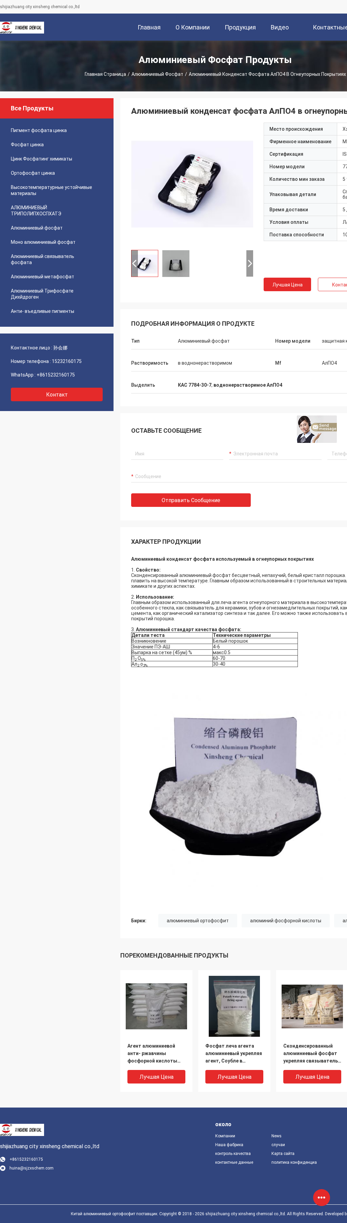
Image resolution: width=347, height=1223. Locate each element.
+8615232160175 (56, 375)
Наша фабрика (229, 1144)
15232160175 (67, 361)
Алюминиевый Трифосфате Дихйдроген (42, 294)
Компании (225, 1136)
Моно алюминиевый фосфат (43, 242)
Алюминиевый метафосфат (42, 276)
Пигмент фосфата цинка (39, 130)
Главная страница (105, 74)
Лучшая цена (287, 284)
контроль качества (233, 1153)
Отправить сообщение (191, 500)
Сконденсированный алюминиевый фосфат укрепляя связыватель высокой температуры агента (310, 1054)
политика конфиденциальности (294, 1162)
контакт (57, 394)
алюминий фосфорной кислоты (285, 920)
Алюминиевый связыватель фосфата (42, 259)
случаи (278, 1144)
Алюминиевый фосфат (157, 74)
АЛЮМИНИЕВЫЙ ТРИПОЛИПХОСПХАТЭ (36, 210)
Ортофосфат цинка (33, 173)
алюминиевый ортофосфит (198, 920)
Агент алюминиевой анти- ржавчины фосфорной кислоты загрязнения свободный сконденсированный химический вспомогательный (156, 1054)
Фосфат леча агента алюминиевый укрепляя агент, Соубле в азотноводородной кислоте (233, 1054)
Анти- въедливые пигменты (42, 311)
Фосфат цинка (27, 144)
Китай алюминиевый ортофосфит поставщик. (115, 1213)
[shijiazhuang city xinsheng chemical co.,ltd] (22, 27)
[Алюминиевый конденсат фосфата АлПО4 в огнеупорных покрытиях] (192, 183)
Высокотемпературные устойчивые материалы (51, 190)
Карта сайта (282, 1153)
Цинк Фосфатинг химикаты (41, 159)
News (276, 1136)
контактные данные (234, 1162)
